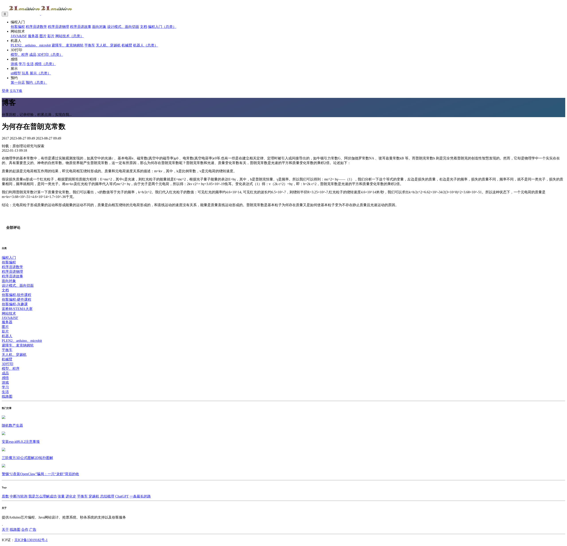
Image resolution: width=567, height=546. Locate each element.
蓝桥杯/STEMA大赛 (17, 309)
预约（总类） (36, 82)
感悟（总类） (45, 64)
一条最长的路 (140, 496)
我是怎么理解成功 (42, 496)
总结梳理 (107, 496)
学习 (22, 64)
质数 (5, 496)
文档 (143, 27)
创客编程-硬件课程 (16, 299)
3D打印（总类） (50, 54)
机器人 (7, 336)
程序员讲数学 (36, 27)
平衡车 (89, 45)
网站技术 (9, 313)
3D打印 (7, 364)
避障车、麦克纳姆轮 (67, 45)
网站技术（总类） (69, 36)
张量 (61, 496)
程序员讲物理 (58, 27)
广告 (32, 529)
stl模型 (16, 73)
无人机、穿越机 (108, 45)
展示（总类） (40, 73)
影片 (50, 36)
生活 (30, 64)
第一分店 (18, 82)
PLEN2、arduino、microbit (31, 45)
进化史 (71, 496)
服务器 (33, 36)
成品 (32, 54)
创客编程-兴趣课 (15, 304)
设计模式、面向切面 (123, 27)
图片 (43, 36)
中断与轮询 (18, 496)
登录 (5, 91)
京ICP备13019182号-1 (31, 540)
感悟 (5, 378)
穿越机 (94, 496)
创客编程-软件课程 (16, 295)
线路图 (7, 396)
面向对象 (99, 27)
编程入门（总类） (162, 27)
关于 (5, 529)
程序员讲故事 (80, 27)
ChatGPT (122, 496)
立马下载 (16, 91)
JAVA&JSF (19, 36)
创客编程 (18, 27)
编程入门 (9, 257)
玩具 (25, 73)
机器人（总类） (145, 45)
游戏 (14, 64)
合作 (24, 529)
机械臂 (127, 45)
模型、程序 (19, 54)
